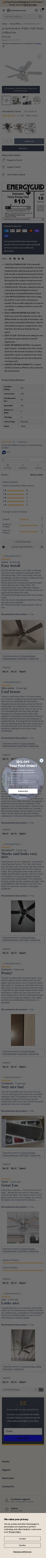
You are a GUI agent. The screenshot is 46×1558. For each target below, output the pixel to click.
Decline (22, 1545)
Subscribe (23, 791)
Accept (22, 1538)
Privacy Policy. (15, 1532)
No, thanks (23, 797)
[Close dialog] (41, 760)
